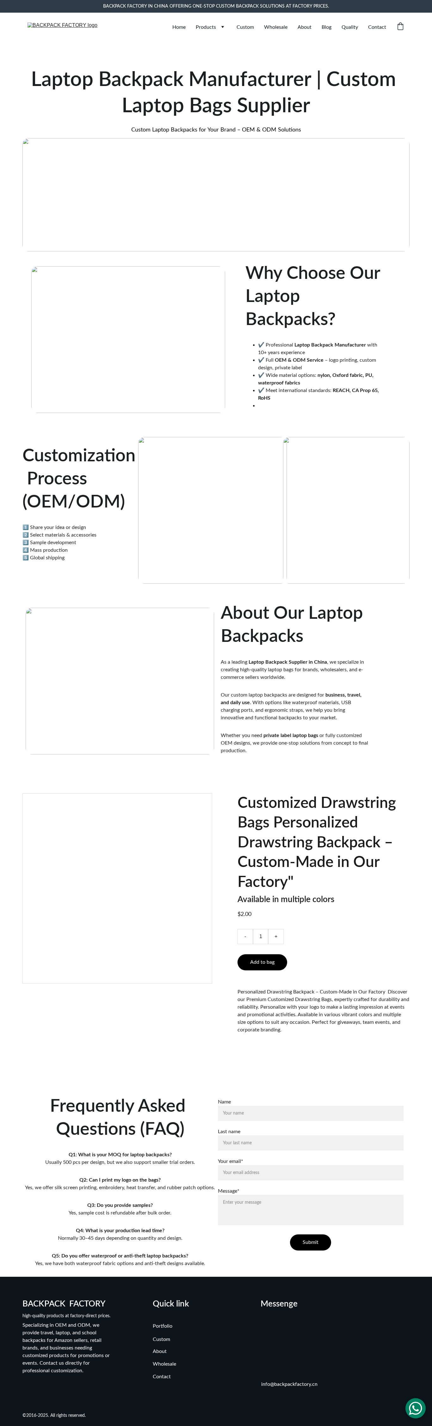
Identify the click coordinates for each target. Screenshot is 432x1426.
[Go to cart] (400, 27)
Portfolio (162, 1326)
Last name (229, 1131)
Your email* (230, 1161)
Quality (350, 27)
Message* (228, 1191)
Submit (310, 1242)
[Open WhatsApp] (415, 1408)
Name (224, 1101)
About (305, 27)
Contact (377, 27)
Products (206, 27)
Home (179, 27)
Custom (245, 27)
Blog (326, 27)
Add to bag (262, 962)
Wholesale (275, 27)
